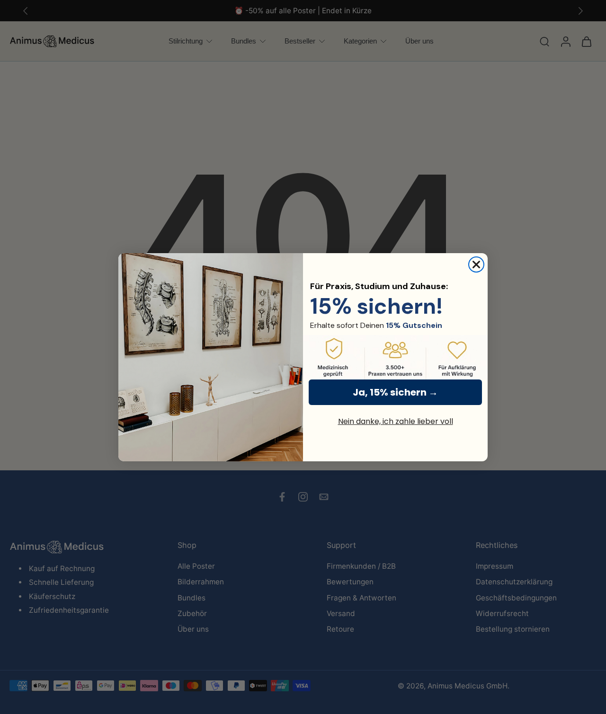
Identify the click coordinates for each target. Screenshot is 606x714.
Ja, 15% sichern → (395, 392)
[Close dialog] (476, 264)
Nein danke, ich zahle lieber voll (395, 421)
